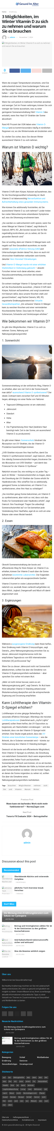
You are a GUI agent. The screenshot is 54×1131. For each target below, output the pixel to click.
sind (10, 1101)
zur (4, 1105)
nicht (19, 1093)
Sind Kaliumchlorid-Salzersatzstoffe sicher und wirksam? (31, 941)
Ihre (12, 1085)
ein (15, 1081)
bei (9, 1077)
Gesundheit (42, 1081)
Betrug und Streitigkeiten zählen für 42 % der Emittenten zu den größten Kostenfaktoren (33, 928)
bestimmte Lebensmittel (24, 575)
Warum (28, 789)
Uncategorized (26, 1064)
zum (46, 1101)
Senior (36, 1097)
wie (40, 1101)
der (46, 1077)
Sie (4, 789)
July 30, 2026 (9, 919)
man (30, 1089)
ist (17, 1085)
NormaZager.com (30, 1093)
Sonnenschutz (27, 440)
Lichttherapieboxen (11, 720)
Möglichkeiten (25, 786)
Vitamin (18, 789)
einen (28, 1081)
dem (34, 1077)
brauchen (12, 786)
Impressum (42, 1120)
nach (5, 1093)
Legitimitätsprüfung (10, 1089)
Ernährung (13, 12)
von (21, 1101)
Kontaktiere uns (28, 1120)
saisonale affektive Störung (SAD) (24, 249)
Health (5, 1085)
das (28, 1077)
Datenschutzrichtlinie (10, 1120)
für (34, 1081)
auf (4, 1077)
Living (23, 1089)
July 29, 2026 (19, 934)
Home (4, 12)
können (31, 1085)
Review (13, 1097)
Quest (5, 1097)
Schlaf (22, 1057)
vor (27, 1101)
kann (23, 1085)
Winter (36, 789)
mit (45, 1089)
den (40, 1077)
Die (10, 1081)
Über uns (5, 1117)
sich (45, 786)
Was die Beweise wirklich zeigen (29, 951)
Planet (42, 1093)
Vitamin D (40, 112)
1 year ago (19, 893)
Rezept (21, 1097)
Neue (12, 1093)
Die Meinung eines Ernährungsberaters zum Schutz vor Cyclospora (26, 914)
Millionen (38, 1089)
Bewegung (6, 1057)
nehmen (37, 786)
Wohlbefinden (43, 1057)
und (10, 789)
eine (21, 1081)
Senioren (23, 1061)
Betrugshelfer (19, 1077)
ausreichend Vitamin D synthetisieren (30, 392)
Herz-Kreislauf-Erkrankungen (23, 259)
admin (12, 37)
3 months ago (20, 882)
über (10, 1105)
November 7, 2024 (26, 37)
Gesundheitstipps (9, 1064)
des (4, 1081)
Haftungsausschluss (21, 1117)
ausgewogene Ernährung (23, 644)
